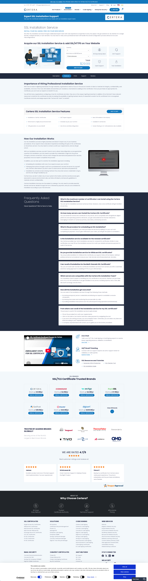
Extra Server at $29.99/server (74, 53)
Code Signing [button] (87, 10)
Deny (124, 577)
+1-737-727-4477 (30, 5)
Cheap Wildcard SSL (55, 557)
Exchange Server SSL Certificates (33, 532)
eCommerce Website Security (110, 530)
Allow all (124, 566)
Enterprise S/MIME (54, 534)
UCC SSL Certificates (29, 534)
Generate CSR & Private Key (92, 363)
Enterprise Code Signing (56, 532)
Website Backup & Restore (109, 546)
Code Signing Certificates (83, 544)
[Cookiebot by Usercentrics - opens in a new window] (20, 578)
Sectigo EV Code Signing (82, 538)
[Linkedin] (110, 556)
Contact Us (79, 561)
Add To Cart (78, 68)
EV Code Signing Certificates (83, 546)
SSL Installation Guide (89, 366)
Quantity (68, 47)
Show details (90, 577)
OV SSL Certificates (29, 538)
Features (66, 76)
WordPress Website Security (109, 532)
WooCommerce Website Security (111, 536)
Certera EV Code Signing (82, 526)
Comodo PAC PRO (29, 557)
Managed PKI (53, 530)
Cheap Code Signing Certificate (58, 559)
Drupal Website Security (108, 528)
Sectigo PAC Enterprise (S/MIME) (32, 559)
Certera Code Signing (81, 524)
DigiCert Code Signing (82, 532)
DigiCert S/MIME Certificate (31, 561)
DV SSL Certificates (29, 536)
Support (83, 76)
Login (114, 5)
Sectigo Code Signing (81, 536)
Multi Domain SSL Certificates (32, 528)
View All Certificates (36, 395)
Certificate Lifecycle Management (59, 526)
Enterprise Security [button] (101, 10)
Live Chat (84, 342)
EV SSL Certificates (29, 540)
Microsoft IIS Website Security (110, 534)
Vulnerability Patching (107, 544)
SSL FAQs (78, 559)
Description (56, 76)
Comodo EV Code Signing (83, 530)
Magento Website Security (109, 526)
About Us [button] (93, 5)
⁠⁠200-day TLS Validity (56, 2)
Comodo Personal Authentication (33, 555)
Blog (108, 5)
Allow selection (125, 572)
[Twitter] (106, 556)
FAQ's (75, 76)
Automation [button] (67, 9)
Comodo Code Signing (82, 528)
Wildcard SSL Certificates (30, 526)
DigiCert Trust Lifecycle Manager (59, 540)
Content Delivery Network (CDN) (110, 540)
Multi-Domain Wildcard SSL (31, 530)
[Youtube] (113, 556)
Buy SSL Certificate (55, 561)
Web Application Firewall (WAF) (110, 542)
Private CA (53, 528)
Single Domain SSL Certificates (32, 524)
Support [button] (101, 5)
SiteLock (104, 524)
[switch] (55, 577)
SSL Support (79, 555)
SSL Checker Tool (110, 363)
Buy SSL (115, 10)
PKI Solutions (53, 524)
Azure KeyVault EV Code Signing (84, 542)
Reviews (93, 76)
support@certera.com (44, 5)
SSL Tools (78, 557)
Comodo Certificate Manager (58, 538)
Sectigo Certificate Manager (57, 536)
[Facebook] (103, 556)
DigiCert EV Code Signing (82, 534)
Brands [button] (77, 10)
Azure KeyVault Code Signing (83, 540)
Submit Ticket (86, 355)
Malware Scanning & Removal (110, 538)
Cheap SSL (53, 555)
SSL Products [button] (56, 10)
